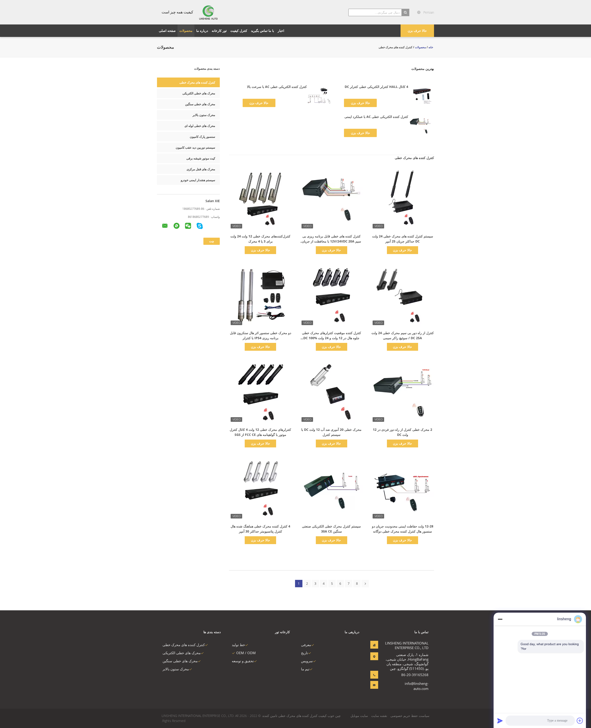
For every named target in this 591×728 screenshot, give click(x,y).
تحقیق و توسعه (243, 661)
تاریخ (304, 652)
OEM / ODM (246, 652)
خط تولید (238, 644)
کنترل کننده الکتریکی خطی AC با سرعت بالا (277, 86)
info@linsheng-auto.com (416, 686)
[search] (405, 12)
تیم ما (305, 669)
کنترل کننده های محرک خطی (197, 82)
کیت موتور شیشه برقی (200, 158)
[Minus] (500, 619)
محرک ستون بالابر (204, 115)
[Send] (500, 721)
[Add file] (580, 721)
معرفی (306, 644)
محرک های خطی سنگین (200, 104)
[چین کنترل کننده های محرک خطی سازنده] (208, 12)
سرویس (307, 661)
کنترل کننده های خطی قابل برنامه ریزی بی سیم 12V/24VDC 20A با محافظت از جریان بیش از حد (331, 241)
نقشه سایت (379, 715)
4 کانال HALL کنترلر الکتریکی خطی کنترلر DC (376, 86)
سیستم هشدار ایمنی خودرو (198, 180)
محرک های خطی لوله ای (199, 126)
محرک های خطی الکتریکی (198, 93)
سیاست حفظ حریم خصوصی (409, 715)
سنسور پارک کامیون (202, 137)
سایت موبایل (359, 715)
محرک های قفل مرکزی (201, 169)
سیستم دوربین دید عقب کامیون (195, 147)
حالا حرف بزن (417, 30)
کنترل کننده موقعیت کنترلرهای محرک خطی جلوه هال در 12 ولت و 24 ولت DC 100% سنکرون (331, 338)
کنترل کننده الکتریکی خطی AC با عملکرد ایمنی (376, 116)
